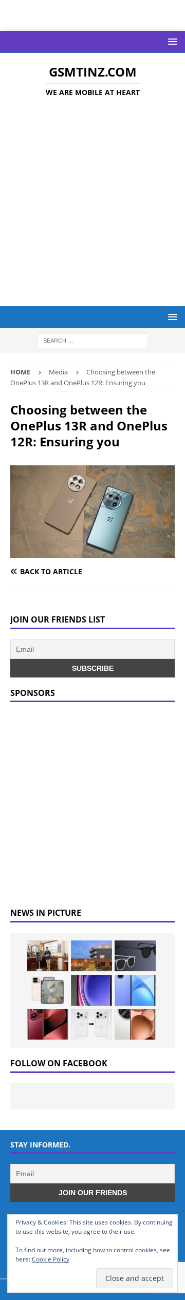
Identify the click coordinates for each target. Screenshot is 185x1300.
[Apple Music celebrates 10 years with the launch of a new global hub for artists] (91, 955)
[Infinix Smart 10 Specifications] (135, 990)
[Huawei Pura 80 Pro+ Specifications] (47, 1024)
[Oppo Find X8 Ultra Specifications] (135, 1024)
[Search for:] (93, 340)
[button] (170, 41)
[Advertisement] (92, 203)
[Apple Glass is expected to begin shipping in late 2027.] (135, 955)
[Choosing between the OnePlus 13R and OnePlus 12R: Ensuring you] (92, 551)
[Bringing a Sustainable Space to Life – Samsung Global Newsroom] (47, 955)
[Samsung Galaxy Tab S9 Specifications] (91, 990)
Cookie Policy (50, 1259)
